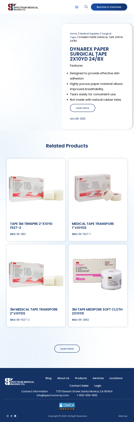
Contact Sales (79, 386)
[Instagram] (8, 416)
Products (81, 378)
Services (98, 378)
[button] (76, 7)
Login (97, 386)
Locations (116, 378)
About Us (63, 378)
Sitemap (122, 416)
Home (73, 33)
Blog (48, 378)
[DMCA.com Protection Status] (67, 410)
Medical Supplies (89, 33)
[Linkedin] (15, 416)
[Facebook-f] (11, 416)
